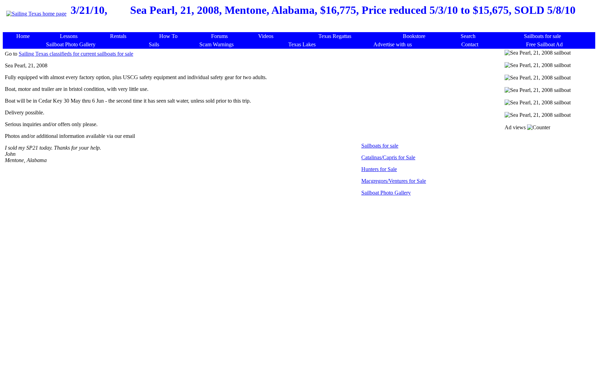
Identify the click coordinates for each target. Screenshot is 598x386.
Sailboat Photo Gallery (386, 193)
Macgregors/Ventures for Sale (393, 181)
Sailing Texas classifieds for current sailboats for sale (76, 54)
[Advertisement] (301, 28)
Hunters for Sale (379, 169)
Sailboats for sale (379, 146)
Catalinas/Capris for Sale (388, 157)
